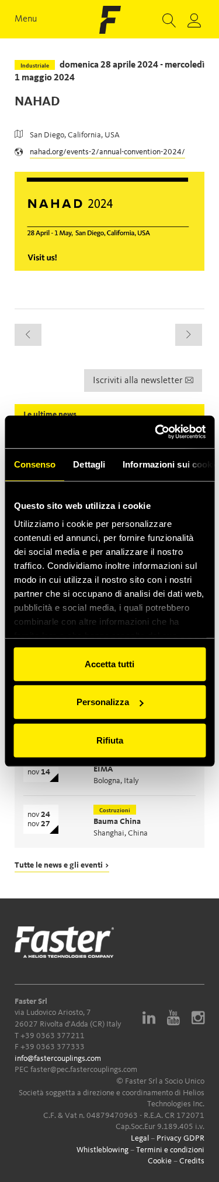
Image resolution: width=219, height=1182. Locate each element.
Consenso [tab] (34, 464)
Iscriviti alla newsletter (139, 380)
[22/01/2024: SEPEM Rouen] (28, 335)
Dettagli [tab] (89, 464)
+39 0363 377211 (52, 1036)
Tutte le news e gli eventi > (62, 865)
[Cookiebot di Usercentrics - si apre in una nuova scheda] (156, 432)
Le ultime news (50, 414)
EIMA (103, 769)
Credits (191, 1161)
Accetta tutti (109, 663)
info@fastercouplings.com (58, 1058)
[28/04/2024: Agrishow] (188, 335)
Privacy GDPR (180, 1138)
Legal (140, 1138)
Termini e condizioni (170, 1150)
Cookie (160, 1161)
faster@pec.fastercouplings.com (83, 1070)
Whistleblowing (102, 1150)
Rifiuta (109, 740)
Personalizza (103, 702)
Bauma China (117, 822)
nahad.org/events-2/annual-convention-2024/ (107, 152)
